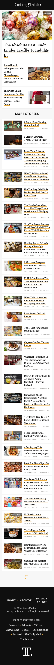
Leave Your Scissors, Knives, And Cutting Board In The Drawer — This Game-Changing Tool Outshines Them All (36, 157)
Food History (15, 173)
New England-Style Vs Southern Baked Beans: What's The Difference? (36, 548)
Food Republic (40, 629)
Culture (17, 297)
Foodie (26, 629)
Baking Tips (16, 514)
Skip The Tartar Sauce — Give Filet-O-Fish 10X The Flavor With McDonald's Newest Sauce (37, 229)
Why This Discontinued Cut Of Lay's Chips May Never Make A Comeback (36, 176)
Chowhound (12, 629)
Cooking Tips (15, 189)
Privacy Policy (42, 600)
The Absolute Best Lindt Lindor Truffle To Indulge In (26, 50)
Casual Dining (15, 417)
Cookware (16, 395)
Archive (26, 600)
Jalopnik (26, 625)
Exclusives (16, 447)
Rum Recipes (16, 313)
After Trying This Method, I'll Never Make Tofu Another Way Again (36, 450)
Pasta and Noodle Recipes (12, 561)
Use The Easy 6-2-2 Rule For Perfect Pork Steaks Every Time (36, 192)
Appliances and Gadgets (11, 151)
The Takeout (27, 639)
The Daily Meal (33, 634)
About (11, 600)
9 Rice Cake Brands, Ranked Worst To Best (35, 434)
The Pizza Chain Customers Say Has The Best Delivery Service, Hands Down (14, 97)
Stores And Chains (10, 278)
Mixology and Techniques (10, 376)
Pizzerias (45, 93)
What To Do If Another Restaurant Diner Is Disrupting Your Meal (35, 300)
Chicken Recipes (14, 342)
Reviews (17, 122)
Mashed (17, 634)
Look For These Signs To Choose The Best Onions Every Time (36, 466)
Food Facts (16, 545)
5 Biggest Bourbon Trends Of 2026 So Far (35, 138)
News (18, 137)
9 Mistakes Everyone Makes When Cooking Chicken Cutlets (35, 265)
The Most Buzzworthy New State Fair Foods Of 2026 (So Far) (36, 501)
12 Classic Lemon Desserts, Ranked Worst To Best (36, 517)
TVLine (38, 625)
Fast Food (45, 69)
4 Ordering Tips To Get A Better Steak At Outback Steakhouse (36, 420)
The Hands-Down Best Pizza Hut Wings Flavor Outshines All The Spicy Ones (36, 210)
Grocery (47, 13)
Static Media (29, 608)
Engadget (14, 625)
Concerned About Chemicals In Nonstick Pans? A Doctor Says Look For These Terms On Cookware (37, 401)
